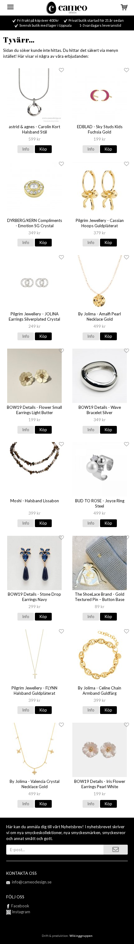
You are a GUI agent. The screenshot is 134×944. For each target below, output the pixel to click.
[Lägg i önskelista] (61, 70)
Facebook (20, 905)
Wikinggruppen (81, 935)
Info (25, 149)
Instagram (20, 911)
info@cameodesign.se (31, 881)
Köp (43, 149)
